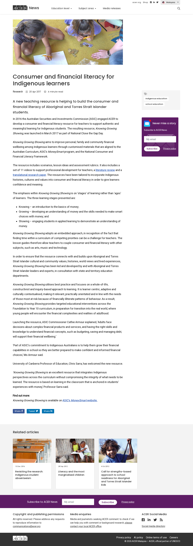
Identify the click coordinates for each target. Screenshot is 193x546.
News (34, 8)
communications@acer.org (26, 526)
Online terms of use (156, 537)
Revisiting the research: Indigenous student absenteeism (29, 475)
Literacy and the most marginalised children (71, 473)
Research (18, 91)
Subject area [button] (86, 8)
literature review (105, 170)
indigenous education (156, 98)
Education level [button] (60, 8)
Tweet (31, 411)
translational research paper (29, 174)
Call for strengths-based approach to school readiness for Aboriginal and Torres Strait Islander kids (116, 478)
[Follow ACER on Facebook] (151, 2)
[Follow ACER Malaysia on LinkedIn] (154, 2)
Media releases (113, 8)
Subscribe (152, 148)
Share (18, 411)
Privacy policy (169, 148)
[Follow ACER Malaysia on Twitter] (157, 2)
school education (154, 104)
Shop (145, 2)
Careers (174, 537)
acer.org (136, 2)
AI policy (138, 537)
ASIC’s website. (80, 400)
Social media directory (153, 526)
